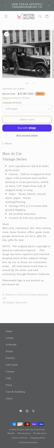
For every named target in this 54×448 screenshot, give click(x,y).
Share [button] (8, 143)
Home (9, 331)
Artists (9, 338)
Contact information (28, 442)
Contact (10, 371)
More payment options (27, 135)
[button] (6, 16)
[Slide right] (33, 83)
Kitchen (10, 358)
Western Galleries (25, 429)
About (9, 398)
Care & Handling (15, 391)
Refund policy (24, 433)
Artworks (11, 344)
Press (9, 385)
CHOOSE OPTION (11, 102)
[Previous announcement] (5, 5)
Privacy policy (40, 433)
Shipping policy (37, 437)
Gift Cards (12, 364)
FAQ (8, 378)
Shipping (6, 98)
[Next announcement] (48, 5)
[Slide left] (20, 83)
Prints (9, 351)
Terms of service (20, 437)
